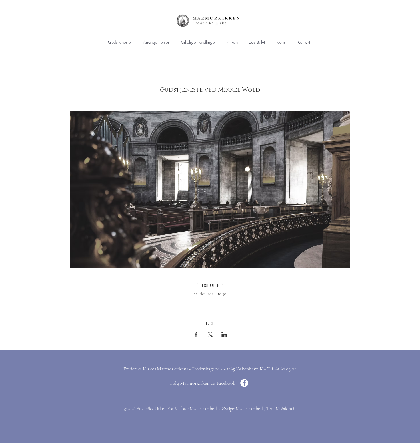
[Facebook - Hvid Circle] (244, 383)
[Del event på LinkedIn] (224, 334)
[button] (198, 42)
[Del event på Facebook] (196, 334)
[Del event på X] (210, 334)
